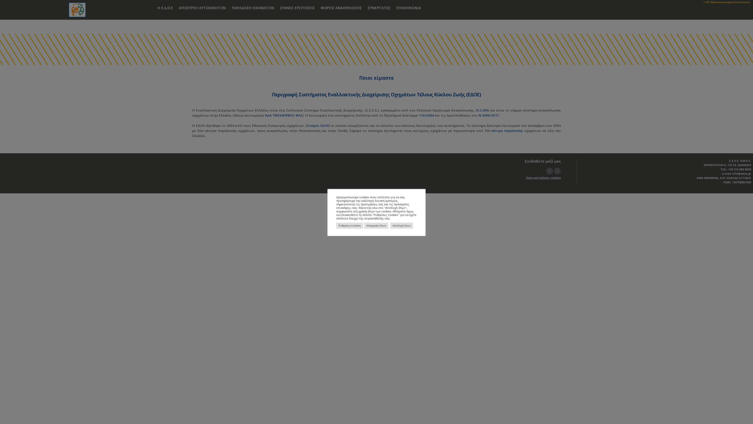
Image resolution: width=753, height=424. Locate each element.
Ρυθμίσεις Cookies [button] (350, 225)
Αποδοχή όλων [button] (402, 225)
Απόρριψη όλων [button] (376, 225)
